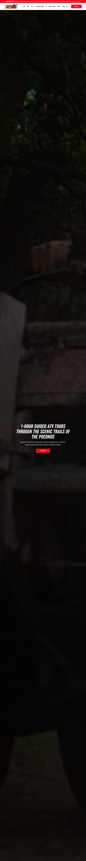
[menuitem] (24, 6)
